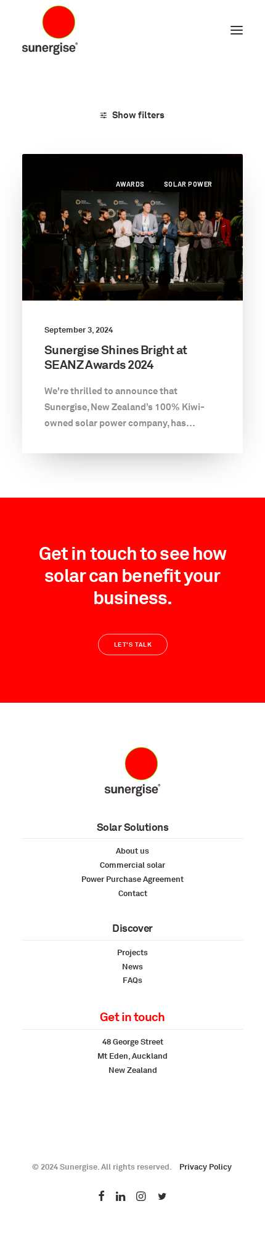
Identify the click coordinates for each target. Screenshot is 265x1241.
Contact (132, 893)
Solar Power (188, 184)
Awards (130, 184)
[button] (236, 30)
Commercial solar (132, 865)
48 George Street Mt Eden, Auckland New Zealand (132, 1056)
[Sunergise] (50, 30)
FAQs (132, 980)
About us (132, 850)
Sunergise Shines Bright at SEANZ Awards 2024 (115, 357)
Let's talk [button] (132, 645)
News (132, 966)
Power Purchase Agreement (132, 879)
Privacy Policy (205, 1166)
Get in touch (132, 1016)
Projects (132, 952)
